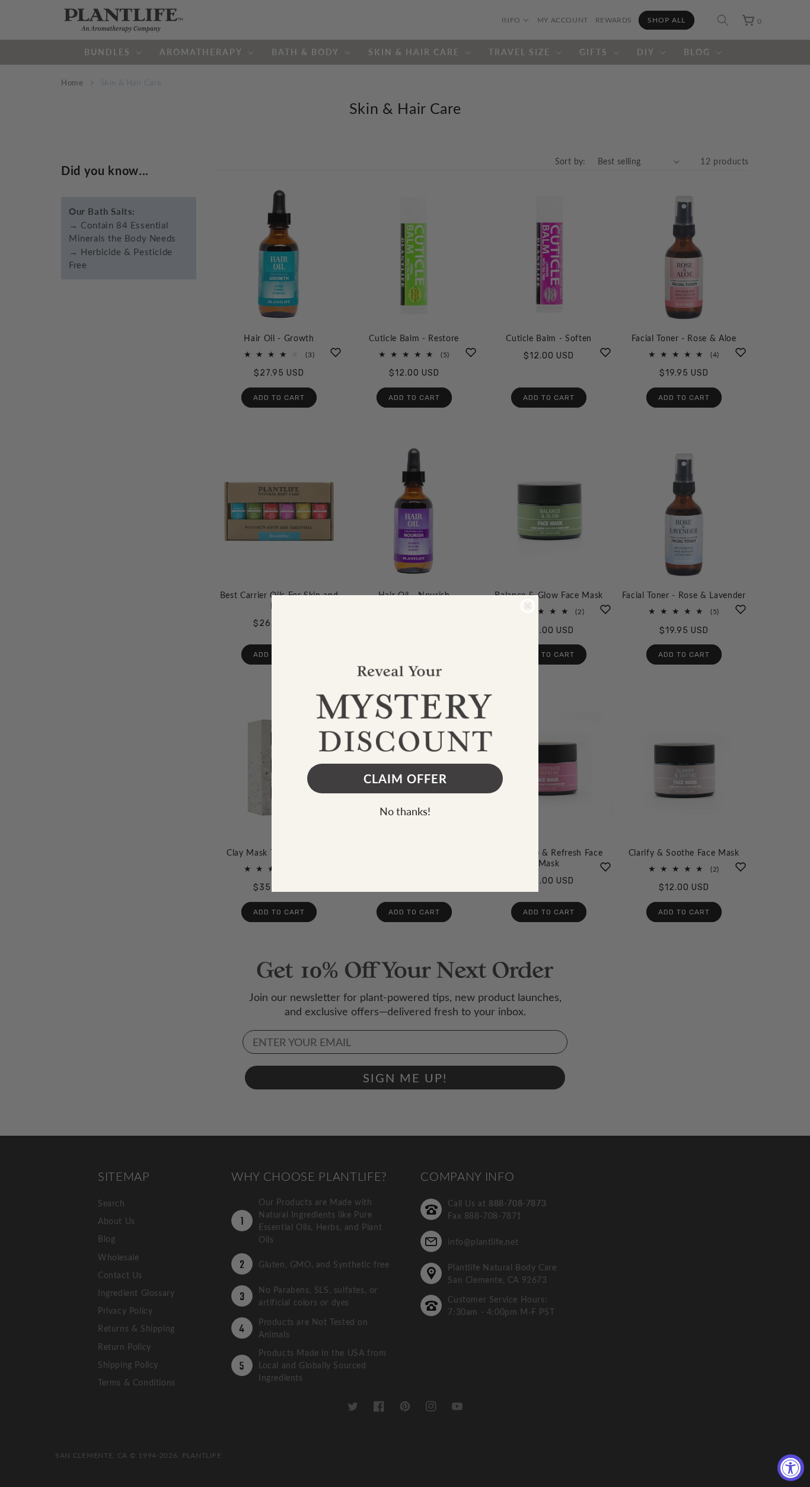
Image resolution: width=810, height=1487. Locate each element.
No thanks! (405, 810)
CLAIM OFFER (405, 778)
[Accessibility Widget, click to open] (790, 1467)
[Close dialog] (528, 606)
